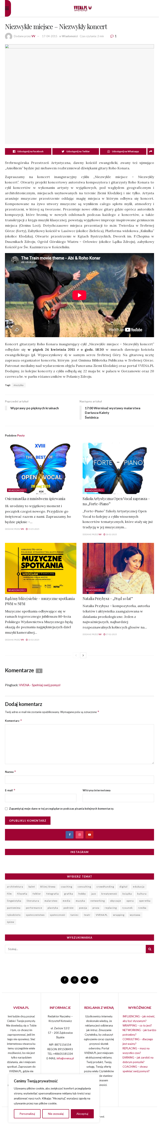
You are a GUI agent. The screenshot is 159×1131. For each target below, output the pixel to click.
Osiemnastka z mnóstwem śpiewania (35, 498)
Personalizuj (27, 1113)
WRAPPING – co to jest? (137, 1025)
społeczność (57, 914)
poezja (83, 907)
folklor (37, 893)
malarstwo (51, 900)
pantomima (13, 907)
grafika (68, 893)
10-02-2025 (33, 639)
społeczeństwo (35, 914)
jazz (93, 893)
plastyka (53, 907)
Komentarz (13, 721)
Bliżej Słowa (47, 886)
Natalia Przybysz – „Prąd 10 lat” (108, 598)
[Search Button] (150, 949)
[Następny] (83, 655)
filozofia (22, 893)
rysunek (127, 907)
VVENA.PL (102, 914)
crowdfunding (105, 886)
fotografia (52, 893)
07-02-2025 (111, 634)
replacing (111, 907)
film (9, 893)
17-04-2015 (49, 36)
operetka (145, 900)
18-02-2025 (111, 534)
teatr (87, 914)
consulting (84, 886)
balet (32, 886)
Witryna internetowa (96, 790)
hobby (82, 893)
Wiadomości (70, 36)
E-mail (10, 790)
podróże (69, 907)
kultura (142, 893)
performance (34, 907)
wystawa (135, 914)
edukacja (139, 886)
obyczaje (115, 900)
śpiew (10, 922)
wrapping (118, 914)
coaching (66, 886)
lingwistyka (14, 900)
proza (96, 907)
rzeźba (142, 907)
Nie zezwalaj (56, 1113)
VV (33, 36)
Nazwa (10, 772)
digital (123, 886)
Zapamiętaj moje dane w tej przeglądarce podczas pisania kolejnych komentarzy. (61, 808)
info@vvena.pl (65, 1058)
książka (127, 893)
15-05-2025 (33, 529)
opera (130, 900)
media (66, 900)
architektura (15, 886)
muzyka (19, 385)
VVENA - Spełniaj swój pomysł (39, 685)
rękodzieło (13, 914)
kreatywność (109, 893)
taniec (75, 914)
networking (97, 900)
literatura (33, 900)
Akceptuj (82, 1113)
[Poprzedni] (76, 655)
